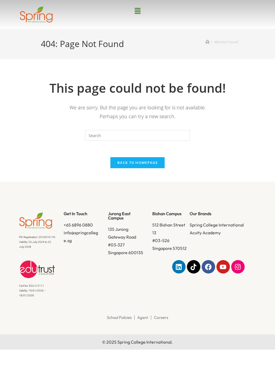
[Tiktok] (193, 267)
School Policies (119, 317)
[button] (137, 11)
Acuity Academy (205, 232)
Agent (142, 317)
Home (57, 75)
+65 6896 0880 (78, 225)
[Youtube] (223, 267)
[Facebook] (208, 267)
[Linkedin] (179, 267)
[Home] (207, 41)
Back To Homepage (137, 162)
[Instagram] (238, 267)
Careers (161, 317)
